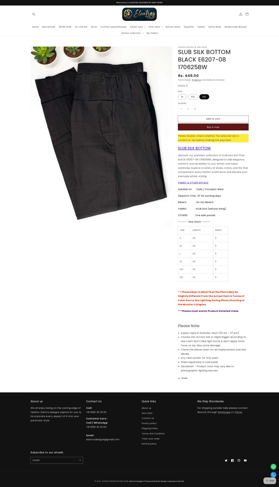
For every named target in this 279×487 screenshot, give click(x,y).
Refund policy (149, 443)
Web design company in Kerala (170, 481)
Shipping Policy (150, 428)
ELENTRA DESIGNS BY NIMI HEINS (115, 481)
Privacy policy (149, 423)
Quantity (182, 103)
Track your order (151, 438)
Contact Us (148, 418)
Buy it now (213, 127)
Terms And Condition (153, 433)
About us (146, 408)
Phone (238, 412)
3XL (204, 96)
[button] (34, 14)
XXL (193, 96)
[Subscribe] (79, 460)
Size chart (147, 413)
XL (182, 96)
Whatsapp (224, 412)
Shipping (196, 80)
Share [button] (184, 378)
